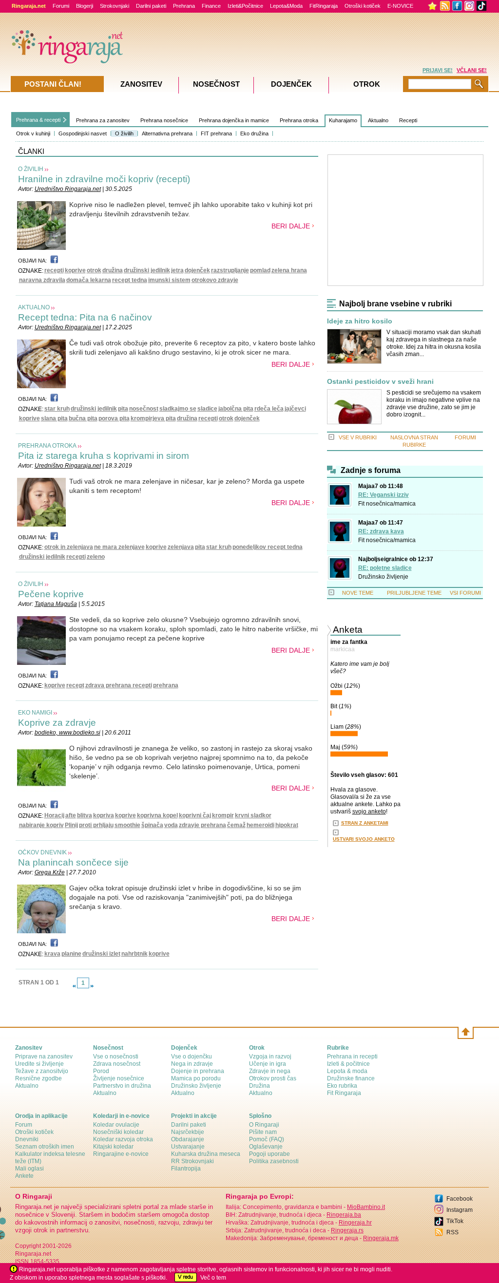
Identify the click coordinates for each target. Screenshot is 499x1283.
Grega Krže (50, 872)
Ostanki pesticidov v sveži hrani (380, 381)
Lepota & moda (347, 1071)
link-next (92, 986)
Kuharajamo (343, 120)
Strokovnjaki (114, 6)
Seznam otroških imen (44, 1146)
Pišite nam (263, 1132)
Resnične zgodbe (38, 1078)
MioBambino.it (366, 1207)
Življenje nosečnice (118, 1078)
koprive (75, 270)
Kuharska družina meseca (205, 1154)
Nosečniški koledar (118, 1132)
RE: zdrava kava (381, 531)
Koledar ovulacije (116, 1124)
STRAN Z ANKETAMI (364, 823)
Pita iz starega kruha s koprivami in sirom (103, 456)
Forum (23, 1124)
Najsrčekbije (187, 1132)
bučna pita (83, 418)
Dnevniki (26, 1139)
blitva (84, 815)
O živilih (124, 133)
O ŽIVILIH (30, 169)
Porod (101, 1071)
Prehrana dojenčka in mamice (234, 120)
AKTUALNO (34, 307)
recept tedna (129, 280)
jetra (177, 270)
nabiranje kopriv (41, 825)
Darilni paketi (151, 6)
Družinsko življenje (383, 576)
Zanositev (141, 84)
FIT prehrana (216, 133)
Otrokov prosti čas (272, 1078)
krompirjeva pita (153, 418)
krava (52, 953)
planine (71, 953)
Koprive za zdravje (57, 722)
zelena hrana (289, 270)
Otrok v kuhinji (33, 133)
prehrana (165, 685)
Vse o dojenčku (191, 1056)
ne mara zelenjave (119, 547)
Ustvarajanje (188, 1146)
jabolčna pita (235, 408)
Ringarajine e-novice (121, 1154)
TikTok (454, 1221)
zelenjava (181, 547)
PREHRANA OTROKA (47, 445)
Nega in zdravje (192, 1063)
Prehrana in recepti (352, 1056)
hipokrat (286, 825)
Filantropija (186, 1168)
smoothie (127, 825)
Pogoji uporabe (269, 1154)
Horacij (54, 815)
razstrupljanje (230, 270)
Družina (259, 1085)
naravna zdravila (42, 280)
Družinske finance (351, 1078)
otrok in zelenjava (68, 547)
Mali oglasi (29, 1168)
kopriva (103, 815)
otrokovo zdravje (215, 280)
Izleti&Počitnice (245, 6)
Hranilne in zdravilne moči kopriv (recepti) (104, 179)
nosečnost (143, 408)
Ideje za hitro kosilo (359, 321)
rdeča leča (269, 408)
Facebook (459, 1198)
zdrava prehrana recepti (118, 685)
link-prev (74, 986)
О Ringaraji (264, 1124)
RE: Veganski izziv (383, 494)
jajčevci (295, 408)
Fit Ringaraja (344, 1093)
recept (75, 685)
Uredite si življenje (39, 1063)
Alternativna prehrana (167, 133)
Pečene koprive (51, 594)
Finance (211, 6)
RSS (452, 1232)
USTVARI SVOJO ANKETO (364, 839)
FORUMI (465, 437)
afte (70, 815)
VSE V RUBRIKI (358, 437)
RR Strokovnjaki (192, 1161)
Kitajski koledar (113, 1146)
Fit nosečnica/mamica (387, 503)
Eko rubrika (342, 1085)
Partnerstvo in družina (122, 1085)
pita (123, 408)
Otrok (366, 84)
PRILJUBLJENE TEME (414, 593)
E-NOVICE (400, 6)
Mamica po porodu (196, 1078)
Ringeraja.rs (347, 1230)
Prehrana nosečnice (164, 120)
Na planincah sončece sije (73, 862)
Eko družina (254, 133)
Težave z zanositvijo (41, 1071)
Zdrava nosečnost (116, 1063)
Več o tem (213, 1277)
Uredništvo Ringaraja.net (68, 189)
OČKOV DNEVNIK (42, 852)
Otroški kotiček (363, 6)
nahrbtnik (134, 953)
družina (112, 270)
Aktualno (378, 120)
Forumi (61, 6)
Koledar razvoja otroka (123, 1139)
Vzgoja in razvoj (270, 1056)
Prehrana (184, 6)
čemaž (236, 825)
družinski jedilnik (147, 270)
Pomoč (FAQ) (266, 1139)
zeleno (96, 556)
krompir (223, 815)
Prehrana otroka (299, 120)
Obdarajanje (187, 1139)
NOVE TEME (357, 593)
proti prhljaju (96, 825)
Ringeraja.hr (355, 1222)
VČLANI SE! (472, 70)
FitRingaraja (323, 6)
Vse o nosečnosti (115, 1056)
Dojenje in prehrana (197, 1071)
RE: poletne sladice (385, 568)
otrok (94, 270)
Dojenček (291, 84)
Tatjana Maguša (56, 604)
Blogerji (84, 6)
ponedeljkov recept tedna (267, 547)
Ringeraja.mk (381, 1238)
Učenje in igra (267, 1063)
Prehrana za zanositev (103, 120)
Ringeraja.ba (343, 1214)
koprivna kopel (157, 815)
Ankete (24, 1175)
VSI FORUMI (465, 593)
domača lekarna (88, 280)
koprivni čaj (195, 815)
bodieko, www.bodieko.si (67, 732)
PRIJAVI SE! (437, 70)
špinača (152, 825)
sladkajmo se (177, 408)
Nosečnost (216, 84)
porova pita (114, 418)
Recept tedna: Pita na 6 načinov (85, 317)
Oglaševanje (266, 1146)
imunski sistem (169, 280)
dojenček (197, 270)
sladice (207, 408)
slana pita (54, 418)
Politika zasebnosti (274, 1161)
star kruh (57, 408)
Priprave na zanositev (44, 1056)
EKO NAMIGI (35, 712)
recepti (54, 270)
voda (171, 825)
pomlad (260, 270)
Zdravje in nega (269, 1071)
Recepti (408, 120)
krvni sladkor (253, 815)
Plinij (71, 825)
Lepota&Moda (286, 6)
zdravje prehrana (202, 825)
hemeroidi (260, 825)
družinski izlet (101, 953)
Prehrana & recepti (38, 120)
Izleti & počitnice (348, 1063)
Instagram (459, 1210)
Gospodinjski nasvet (82, 133)
